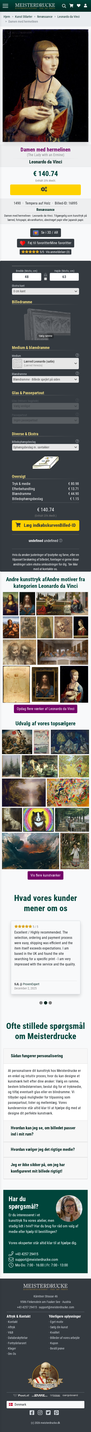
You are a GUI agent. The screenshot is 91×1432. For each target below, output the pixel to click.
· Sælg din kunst (58, 1327)
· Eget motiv (56, 1322)
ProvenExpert (36, 984)
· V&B (10, 1332)
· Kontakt (12, 1322)
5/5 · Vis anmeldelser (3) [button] (54, 252)
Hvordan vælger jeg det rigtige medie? (43, 1149)
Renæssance (45, 17)
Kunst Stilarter (23, 17)
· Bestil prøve (56, 1348)
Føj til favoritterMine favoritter (48, 243)
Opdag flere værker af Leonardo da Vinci (45, 709)
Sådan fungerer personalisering (37, 1055)
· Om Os (11, 1354)
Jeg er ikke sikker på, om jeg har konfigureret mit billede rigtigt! (38, 1168)
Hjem (7, 17)
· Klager (11, 1348)
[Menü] (5, 5)
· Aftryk (11, 1327)
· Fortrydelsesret (16, 1343)
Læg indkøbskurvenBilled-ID (48, 525)
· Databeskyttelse (17, 1338)
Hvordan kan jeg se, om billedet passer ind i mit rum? (43, 1131)
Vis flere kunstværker (45, 875)
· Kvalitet (54, 1332)
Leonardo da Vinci (68, 17)
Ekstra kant (18, 285)
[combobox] (45, 291)
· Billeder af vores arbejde (64, 1338)
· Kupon (53, 1343)
